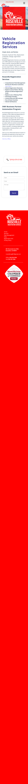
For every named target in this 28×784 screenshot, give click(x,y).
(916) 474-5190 (10, 2)
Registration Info (8, 238)
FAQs (5, 237)
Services (6, 233)
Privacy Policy (7, 240)
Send (14, 193)
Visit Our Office (6, 139)
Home (5, 232)
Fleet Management (9, 235)
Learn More (8, 86)
